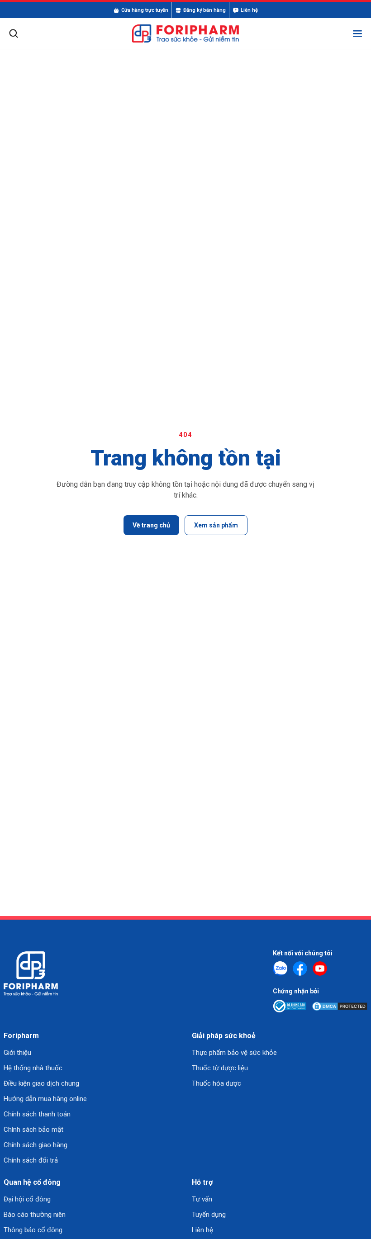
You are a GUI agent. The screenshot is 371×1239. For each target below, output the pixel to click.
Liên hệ (202, 1230)
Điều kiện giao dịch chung (41, 1083)
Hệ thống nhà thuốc (33, 1068)
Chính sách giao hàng (35, 1145)
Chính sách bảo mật (33, 1129)
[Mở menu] (357, 33)
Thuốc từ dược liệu (220, 1068)
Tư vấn (202, 1199)
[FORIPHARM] (185, 33)
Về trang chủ (151, 525)
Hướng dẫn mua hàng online (45, 1099)
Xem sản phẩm (216, 525)
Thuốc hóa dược (216, 1083)
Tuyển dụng (209, 1215)
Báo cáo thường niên (35, 1215)
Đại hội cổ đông (27, 1199)
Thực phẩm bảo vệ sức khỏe (234, 1053)
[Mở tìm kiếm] (13, 33)
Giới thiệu (17, 1053)
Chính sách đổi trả (31, 1160)
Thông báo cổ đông (33, 1230)
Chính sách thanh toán (37, 1114)
